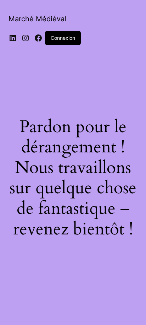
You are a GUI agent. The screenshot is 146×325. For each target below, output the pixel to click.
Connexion (63, 38)
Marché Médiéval (37, 19)
